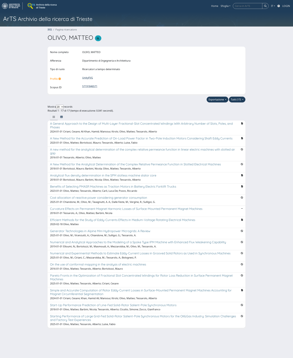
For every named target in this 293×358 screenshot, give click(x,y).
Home (214, 6)
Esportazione (216, 99)
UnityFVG (87, 77)
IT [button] (272, 6)
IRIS (50, 29)
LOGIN (286, 6)
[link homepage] (12, 6)
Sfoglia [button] (225, 6)
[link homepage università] (42, 6)
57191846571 (89, 86)
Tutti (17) (236, 99)
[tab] (54, 117)
